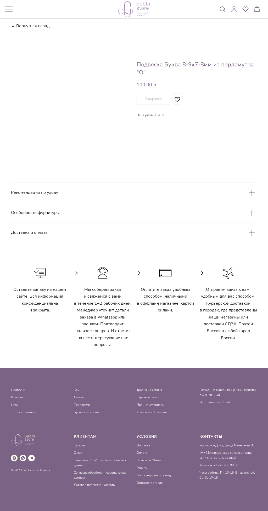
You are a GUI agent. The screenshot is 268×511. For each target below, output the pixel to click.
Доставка (143, 445)
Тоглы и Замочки (23, 412)
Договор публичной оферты (94, 485)
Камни (78, 390)
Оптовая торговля (150, 483)
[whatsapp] (23, 458)
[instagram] (14, 458)
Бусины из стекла (86, 412)
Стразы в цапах (148, 397)
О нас (78, 453)
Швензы (17, 397)
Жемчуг (79, 397)
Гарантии (143, 468)
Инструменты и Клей (214, 402)
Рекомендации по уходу (154, 475)
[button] (222, 9)
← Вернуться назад (30, 26)
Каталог (79, 445)
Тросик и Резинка (149, 390)
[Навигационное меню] (9, 9)
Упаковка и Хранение (152, 412)
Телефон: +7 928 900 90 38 (218, 465)
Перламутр (82, 405)
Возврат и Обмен (149, 460)
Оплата (142, 453)
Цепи (15, 405)
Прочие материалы (151, 405)
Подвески (18, 390)
